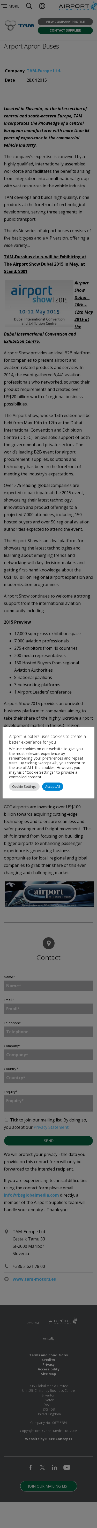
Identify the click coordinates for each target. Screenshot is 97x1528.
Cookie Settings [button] (24, 786)
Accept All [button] (52, 786)
